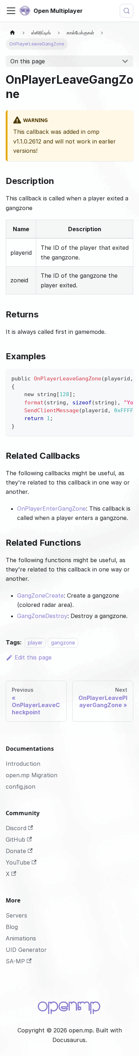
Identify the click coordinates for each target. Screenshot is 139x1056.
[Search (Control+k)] (126, 11)
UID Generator (26, 949)
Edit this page (33, 657)
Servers (16, 915)
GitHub (15, 839)
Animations (21, 938)
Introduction (23, 763)
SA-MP (15, 961)
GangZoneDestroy (42, 615)
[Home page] (12, 32)
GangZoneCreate (40, 595)
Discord (16, 828)
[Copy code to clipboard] (124, 378)
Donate (16, 851)
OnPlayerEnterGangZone (51, 508)
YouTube (18, 862)
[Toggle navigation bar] (11, 10)
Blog (12, 926)
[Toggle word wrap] (111, 378)
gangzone (63, 642)
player (35, 642)
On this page (27, 61)
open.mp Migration (31, 775)
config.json (20, 786)
